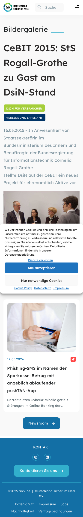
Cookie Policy (23, 288)
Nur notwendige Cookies (41, 280)
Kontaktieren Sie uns (38, 470)
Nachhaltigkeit (22, 511)
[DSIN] (16, 7)
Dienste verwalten (40, 260)
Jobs (64, 504)
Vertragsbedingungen (55, 511)
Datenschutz (42, 288)
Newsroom (38, 423)
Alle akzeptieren (41, 267)
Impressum (61, 288)
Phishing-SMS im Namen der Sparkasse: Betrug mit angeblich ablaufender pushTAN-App (37, 379)
